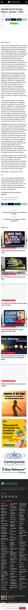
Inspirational (13, 561)
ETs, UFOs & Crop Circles (13, 507)
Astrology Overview (3, 536)
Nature (21, 525)
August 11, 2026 (5, 333)
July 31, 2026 (4, 361)
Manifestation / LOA (14, 588)
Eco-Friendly (4, 584)
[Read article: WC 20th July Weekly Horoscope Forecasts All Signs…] (14, 373)
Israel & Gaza (13, 571)
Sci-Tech (21, 562)
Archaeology (4, 523)
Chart (14, 189)
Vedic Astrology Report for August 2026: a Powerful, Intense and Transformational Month (13, 357)
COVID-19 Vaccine (3, 567)
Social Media (22, 569)
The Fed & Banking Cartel (22, 579)
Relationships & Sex (23, 560)
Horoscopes (13, 556)
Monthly (21, 521)
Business (3, 543)
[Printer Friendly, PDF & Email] (14, 23)
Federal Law (13, 517)
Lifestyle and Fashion (13, 577)
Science (21, 564)
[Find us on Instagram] (9, 496)
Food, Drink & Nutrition (13, 522)
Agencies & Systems (3, 509)
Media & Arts (22, 506)
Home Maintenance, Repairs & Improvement (13, 553)
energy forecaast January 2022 (12, 197)
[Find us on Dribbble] (16, 496)
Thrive (20, 581)
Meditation (22, 512)
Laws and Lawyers (12, 574)
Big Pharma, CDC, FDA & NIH (5, 539)
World (20, 588)
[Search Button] (26, 2)
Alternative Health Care (4, 512)
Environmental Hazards (13, 504)
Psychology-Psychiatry (22, 549)
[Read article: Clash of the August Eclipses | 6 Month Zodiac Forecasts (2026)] (14, 318)
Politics (21, 540)
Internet (12, 563)
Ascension (3, 530)
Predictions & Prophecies (16, 6)
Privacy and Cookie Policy (12, 608)
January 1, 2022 (11, 14)
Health (11, 546)
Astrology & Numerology (8, 247)
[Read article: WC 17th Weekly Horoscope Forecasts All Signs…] (14, 266)
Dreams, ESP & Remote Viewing (4, 576)
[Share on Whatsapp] (19, 19)
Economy (3, 585)
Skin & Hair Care (21, 567)
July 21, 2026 (4, 387)
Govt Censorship (13, 531)
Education (3, 587)
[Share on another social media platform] (24, 19)
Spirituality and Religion (23, 572)
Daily (2, 570)
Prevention (21, 547)
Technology (22, 576)
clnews (3, 14)
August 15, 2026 (5, 280)
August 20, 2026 (5, 254)
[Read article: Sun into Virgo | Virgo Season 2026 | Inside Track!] (14, 240)
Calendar (3, 183)
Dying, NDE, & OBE (4, 579)
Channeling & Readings (4, 549)
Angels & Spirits (3, 518)
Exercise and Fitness (13, 510)
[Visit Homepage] (14, 2)
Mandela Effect (14, 585)
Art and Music (4, 525)
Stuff (20, 574)
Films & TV (12, 519)
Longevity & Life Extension (13, 583)
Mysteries (21, 523)
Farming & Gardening (12, 513)
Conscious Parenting (3, 560)
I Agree (22, 608)
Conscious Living (3, 557)
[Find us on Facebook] (2, 496)
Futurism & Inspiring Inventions (12, 525)
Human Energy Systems (13, 559)
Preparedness (22, 545)
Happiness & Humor (13, 540)
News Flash (22, 530)
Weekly (21, 585)
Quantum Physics (21, 552)
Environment (4, 589)
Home (2, 6)
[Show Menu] (1, 2)
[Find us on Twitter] (6, 496)
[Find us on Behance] (12, 496)
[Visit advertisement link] (14, 404)
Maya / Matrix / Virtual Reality (22, 504)
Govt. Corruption (13, 534)
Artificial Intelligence (4, 528)
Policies (21, 538)
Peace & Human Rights (23, 533)
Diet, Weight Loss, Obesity (4, 572)
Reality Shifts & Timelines (23, 555)
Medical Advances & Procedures (22, 509)
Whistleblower (22, 586)
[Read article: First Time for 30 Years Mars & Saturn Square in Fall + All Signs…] (14, 292)
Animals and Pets (4, 521)
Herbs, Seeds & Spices (14, 549)
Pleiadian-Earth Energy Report (8, 199)
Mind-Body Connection (22, 519)
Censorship (4, 547)
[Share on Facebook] (8, 19)
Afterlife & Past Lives (5, 506)
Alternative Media (3, 515)
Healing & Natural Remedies (12, 543)
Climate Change (5, 551)
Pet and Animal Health (22, 536)
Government (13, 528)
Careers (3, 545)
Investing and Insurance (13, 569)
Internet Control (12, 566)
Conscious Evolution (3, 554)
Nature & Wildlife (21, 528)
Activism (3, 503)
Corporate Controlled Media (3, 564)
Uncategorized (22, 583)
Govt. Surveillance (13, 537)
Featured (12, 515)
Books (2, 541)
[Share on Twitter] (13, 19)
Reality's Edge (7, 6)
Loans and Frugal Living (13, 580)
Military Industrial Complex (21, 515)
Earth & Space (4, 582)
